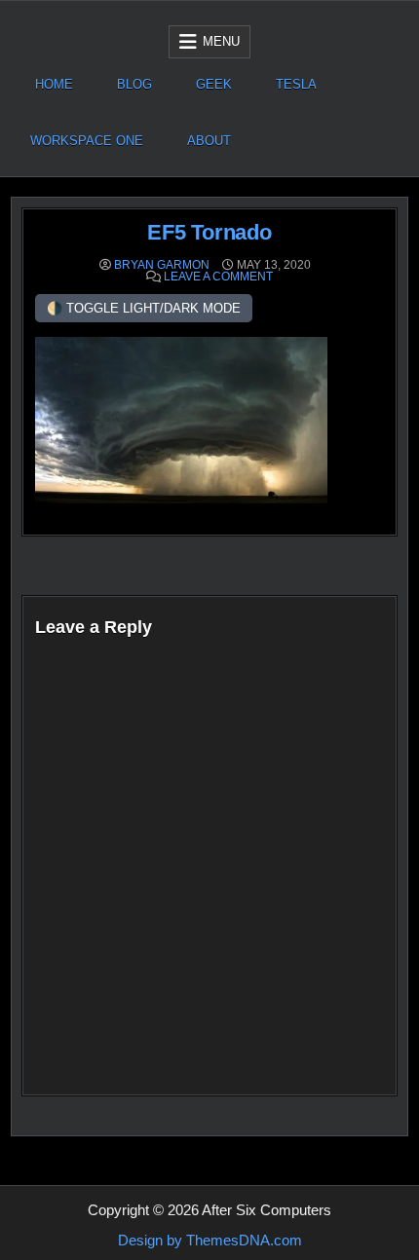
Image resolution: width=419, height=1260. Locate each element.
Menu (221, 41)
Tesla (296, 84)
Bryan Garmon (162, 265)
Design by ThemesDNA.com (210, 1240)
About (209, 140)
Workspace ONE (86, 140)
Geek (214, 84)
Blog (134, 84)
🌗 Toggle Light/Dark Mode (144, 308)
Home (54, 84)
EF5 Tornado (209, 232)
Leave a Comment (218, 276)
